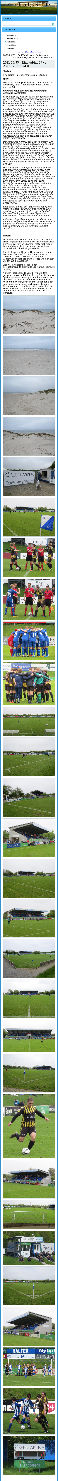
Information (10, 48)
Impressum (21, 52)
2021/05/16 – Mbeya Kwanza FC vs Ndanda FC (30, 57)
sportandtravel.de (29, 4)
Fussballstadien (12, 38)
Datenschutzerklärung (33, 52)
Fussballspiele (11, 35)
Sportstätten (11, 45)
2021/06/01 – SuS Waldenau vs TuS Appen (25, 55)
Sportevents (10, 42)
